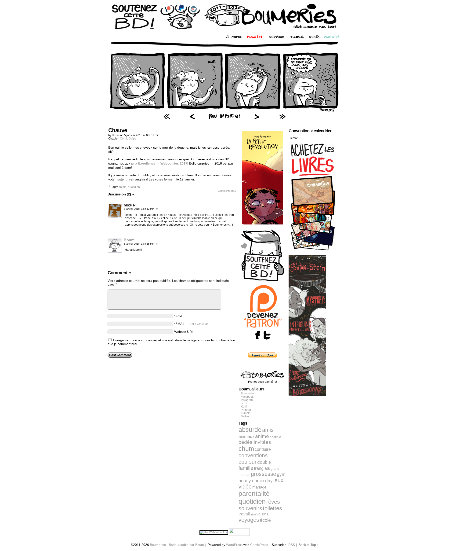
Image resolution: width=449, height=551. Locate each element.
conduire (263, 449)
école (265, 520)
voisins (262, 514)
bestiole (275, 437)
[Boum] (115, 252)
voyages (249, 520)
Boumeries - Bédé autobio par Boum (177, 545)
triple (253, 514)
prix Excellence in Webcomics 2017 (159, 163)
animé (123, 187)
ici (126, 179)
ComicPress (259, 545)
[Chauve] (224, 111)
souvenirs (250, 508)
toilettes (272, 508)
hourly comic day (256, 480)
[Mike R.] (115, 210)
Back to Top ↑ (309, 545)
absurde (250, 429)
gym (281, 474)
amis (268, 430)
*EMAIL (191, 324)
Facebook (247, 396)
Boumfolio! (247, 393)
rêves (273, 502)
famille (246, 468)
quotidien (134, 187)
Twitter (245, 416)
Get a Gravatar (198, 324)
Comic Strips (128, 138)
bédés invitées (255, 442)
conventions (253, 455)
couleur (248, 462)
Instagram (247, 400)
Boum (115, 135)
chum (246, 448)
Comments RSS (227, 190)
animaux (246, 436)
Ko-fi (244, 406)
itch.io (244, 403)
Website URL (184, 332)
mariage (259, 487)
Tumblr (245, 413)
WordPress (234, 545)
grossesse (263, 474)
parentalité (254, 493)
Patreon (246, 409)
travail (244, 514)
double (264, 462)
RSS (291, 545)
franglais (262, 468)
